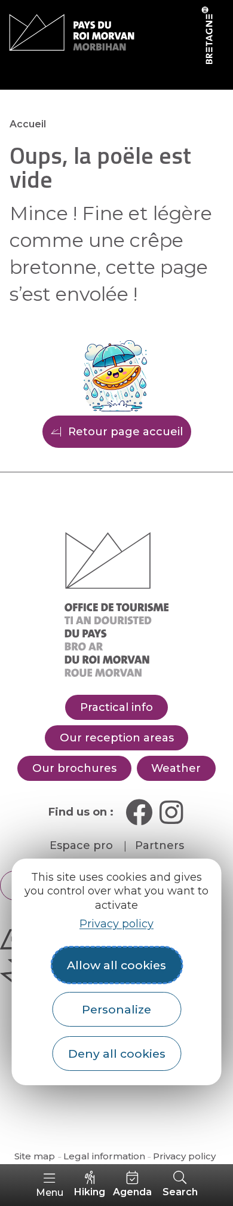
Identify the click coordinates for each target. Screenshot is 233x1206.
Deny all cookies (116, 1053)
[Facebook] (138, 812)
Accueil (28, 124)
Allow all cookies (116, 965)
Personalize (116, 1009)
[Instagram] (171, 812)
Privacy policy (116, 923)
